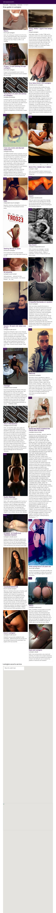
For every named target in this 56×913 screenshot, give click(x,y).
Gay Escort (33, 245)
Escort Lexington (9, 633)
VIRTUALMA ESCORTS (8, 2)
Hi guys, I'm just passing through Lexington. (15, 67)
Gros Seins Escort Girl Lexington (40, 83)
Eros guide (5, 4)
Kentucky (20, 4)
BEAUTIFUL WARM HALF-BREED (40, 167)
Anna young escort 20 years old (40, 566)
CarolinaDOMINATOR (11, 587)
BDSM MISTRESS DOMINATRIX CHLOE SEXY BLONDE (39, 429)
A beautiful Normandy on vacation (40, 302)
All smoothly (8, 272)
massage (7, 386)
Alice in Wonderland (10, 424)
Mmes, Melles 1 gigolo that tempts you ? (40, 29)
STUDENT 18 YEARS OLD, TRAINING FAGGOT (12, 534)
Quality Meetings (9, 497)
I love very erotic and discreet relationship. (14, 149)
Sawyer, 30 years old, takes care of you (15, 327)
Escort (31, 196)
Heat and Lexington (35, 650)
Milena (31, 605)
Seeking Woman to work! (12, 248)
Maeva (6, 31)
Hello (5, 201)
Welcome (32, 373)
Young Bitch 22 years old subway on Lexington (15, 94)
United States (13, 4)
